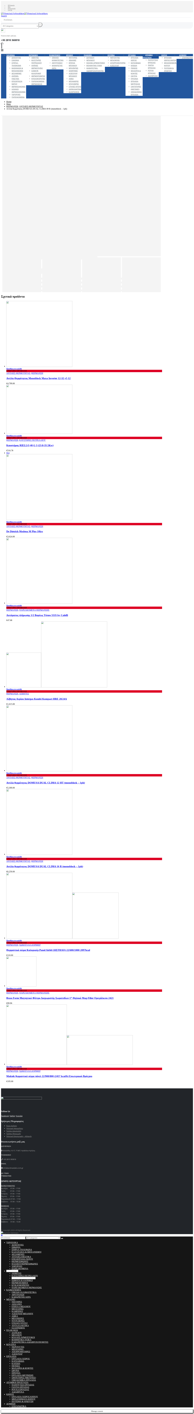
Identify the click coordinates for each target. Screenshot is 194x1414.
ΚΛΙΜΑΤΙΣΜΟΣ (54, 55)
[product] (84, 334)
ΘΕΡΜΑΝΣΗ (33, 55)
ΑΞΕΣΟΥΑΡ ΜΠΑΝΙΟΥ (22, 1314)
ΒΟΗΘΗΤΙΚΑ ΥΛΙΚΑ (94, 65)
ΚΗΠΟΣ (164, 55)
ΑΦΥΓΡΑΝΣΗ (57, 63)
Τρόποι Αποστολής (13, 1131)
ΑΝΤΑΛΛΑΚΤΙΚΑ (75, 89)
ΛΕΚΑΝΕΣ (72, 60)
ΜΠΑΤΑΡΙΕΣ (73, 68)
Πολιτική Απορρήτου (14, 1128)
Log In (10, 10)
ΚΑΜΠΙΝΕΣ (73, 71)
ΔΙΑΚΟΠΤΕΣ (16, 57)
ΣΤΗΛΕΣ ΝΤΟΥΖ (75, 86)
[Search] (40, 24)
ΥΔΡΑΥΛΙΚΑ (10, 55)
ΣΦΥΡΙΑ (134, 76)
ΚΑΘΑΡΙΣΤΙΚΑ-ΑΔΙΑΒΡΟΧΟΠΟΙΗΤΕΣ (30, 1342)
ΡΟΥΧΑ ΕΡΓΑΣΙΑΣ (20, 1389)
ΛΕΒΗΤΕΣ (35, 57)
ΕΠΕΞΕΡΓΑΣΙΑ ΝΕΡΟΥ (22, 1259)
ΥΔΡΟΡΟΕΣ (16, 94)
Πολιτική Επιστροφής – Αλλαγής (19, 1136)
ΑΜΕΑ (71, 78)
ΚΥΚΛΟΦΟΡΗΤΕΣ (38, 78)
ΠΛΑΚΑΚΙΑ (88, 55)
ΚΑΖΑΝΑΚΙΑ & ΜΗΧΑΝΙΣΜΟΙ (26, 1252)
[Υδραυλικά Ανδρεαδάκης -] (24, 13)
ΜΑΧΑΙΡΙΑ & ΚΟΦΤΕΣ (22, 1368)
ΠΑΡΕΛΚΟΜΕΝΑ (18, 97)
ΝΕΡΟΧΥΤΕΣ (115, 57)
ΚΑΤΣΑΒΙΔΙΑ (136, 63)
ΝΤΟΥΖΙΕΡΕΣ (74, 84)
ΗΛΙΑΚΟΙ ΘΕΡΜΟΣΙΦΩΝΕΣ (25, 1264)
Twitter (12, 1116)
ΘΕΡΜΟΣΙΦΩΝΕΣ (18, 86)
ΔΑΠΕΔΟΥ (90, 57)
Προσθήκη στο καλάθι (14, 369)
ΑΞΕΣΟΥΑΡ (114, 65)
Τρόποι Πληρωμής (13, 1134)
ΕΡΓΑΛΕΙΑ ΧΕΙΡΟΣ (21, 1359)
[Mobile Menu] (2, 50)
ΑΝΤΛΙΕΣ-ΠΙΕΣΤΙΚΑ (21, 1257)
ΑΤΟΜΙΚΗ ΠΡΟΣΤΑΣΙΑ (148, 56)
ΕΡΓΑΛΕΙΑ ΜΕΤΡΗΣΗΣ (22, 1375)
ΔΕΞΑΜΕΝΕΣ (17, 73)
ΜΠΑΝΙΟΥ (90, 60)
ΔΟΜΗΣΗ (182, 55)
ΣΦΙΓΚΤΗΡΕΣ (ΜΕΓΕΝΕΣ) (24, 1378)
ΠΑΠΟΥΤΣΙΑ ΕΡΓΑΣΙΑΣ (23, 1385)
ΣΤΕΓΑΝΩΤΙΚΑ (187, 57)
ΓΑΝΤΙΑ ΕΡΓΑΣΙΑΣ (20, 1387)
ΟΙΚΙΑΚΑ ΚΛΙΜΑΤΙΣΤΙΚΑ (24, 1292)
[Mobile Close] (2, 1235)
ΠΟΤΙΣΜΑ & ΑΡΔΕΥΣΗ (22, 1401)
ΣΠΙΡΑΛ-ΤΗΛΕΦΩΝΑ (22, 1249)
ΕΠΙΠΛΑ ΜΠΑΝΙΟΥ (21, 1306)
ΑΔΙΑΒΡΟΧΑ (153, 76)
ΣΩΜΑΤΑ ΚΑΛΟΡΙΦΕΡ (30, 945)
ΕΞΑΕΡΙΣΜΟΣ (74, 92)
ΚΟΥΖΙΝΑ (111, 55)
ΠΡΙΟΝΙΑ (134, 78)
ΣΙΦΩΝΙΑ (15, 60)
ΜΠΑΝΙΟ (69, 55)
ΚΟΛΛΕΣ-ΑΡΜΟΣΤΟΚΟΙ (95, 63)
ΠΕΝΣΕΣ (134, 68)
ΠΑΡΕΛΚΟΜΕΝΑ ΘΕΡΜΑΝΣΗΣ (34, 610)
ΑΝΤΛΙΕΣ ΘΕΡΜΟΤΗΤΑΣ (18, 373)
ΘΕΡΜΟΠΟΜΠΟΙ (38, 76)
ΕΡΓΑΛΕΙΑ (132, 55)
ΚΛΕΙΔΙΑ (134, 65)
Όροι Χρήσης (11, 1126)
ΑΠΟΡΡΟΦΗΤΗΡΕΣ (118, 63)
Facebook (5, 1116)
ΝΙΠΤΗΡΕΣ (73, 57)
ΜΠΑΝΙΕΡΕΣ (74, 81)
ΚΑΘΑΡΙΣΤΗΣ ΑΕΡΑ (21, 1297)
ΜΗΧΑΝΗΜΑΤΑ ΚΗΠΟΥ (24, 1399)
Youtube (19, 1116)
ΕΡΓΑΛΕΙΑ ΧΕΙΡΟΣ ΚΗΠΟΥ (25, 1397)
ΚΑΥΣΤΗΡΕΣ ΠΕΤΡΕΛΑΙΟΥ (32, 440)
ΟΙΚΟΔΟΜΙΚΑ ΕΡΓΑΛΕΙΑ (24, 1380)
